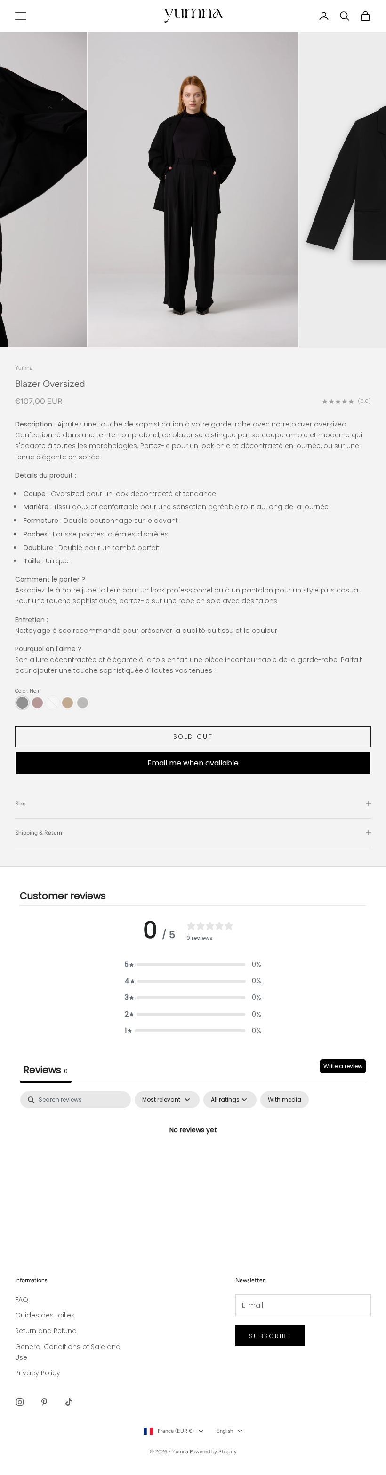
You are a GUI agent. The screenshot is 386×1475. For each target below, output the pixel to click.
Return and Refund (46, 1330)
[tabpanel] (193, 1162)
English (225, 1431)
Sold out (193, 736)
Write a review (342, 1066)
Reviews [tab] (46, 1069)
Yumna (23, 367)
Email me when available (193, 762)
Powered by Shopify (213, 1452)
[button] (193, 964)
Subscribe (270, 1336)
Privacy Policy (37, 1373)
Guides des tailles (45, 1315)
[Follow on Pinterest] (44, 1402)
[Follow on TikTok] (68, 1402)
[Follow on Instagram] (19, 1402)
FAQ (21, 1299)
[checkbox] (284, 1099)
